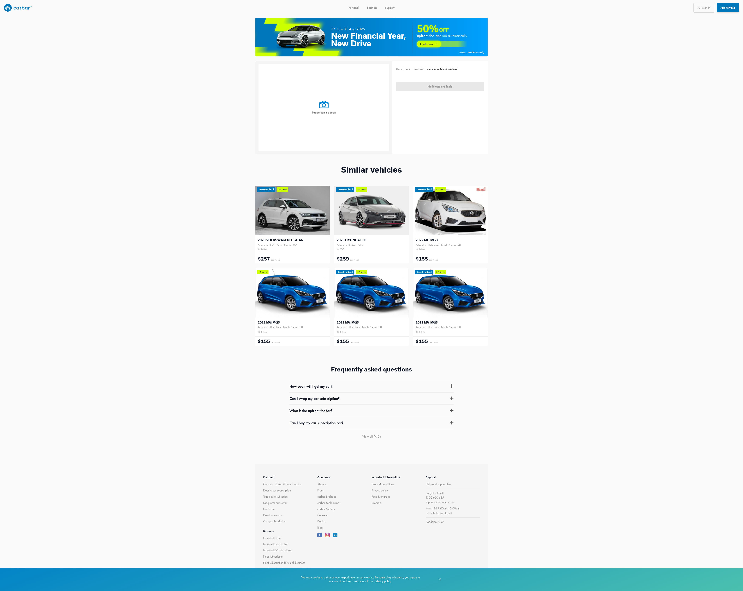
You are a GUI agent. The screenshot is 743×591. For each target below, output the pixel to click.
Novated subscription (275, 544)
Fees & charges (381, 496)
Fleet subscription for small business (284, 563)
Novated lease (272, 538)
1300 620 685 (435, 497)
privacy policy (383, 581)
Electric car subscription (277, 490)
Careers (322, 515)
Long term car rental (275, 503)
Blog (320, 527)
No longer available (440, 86)
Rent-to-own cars (273, 515)
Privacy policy (380, 490)
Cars (408, 68)
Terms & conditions (383, 484)
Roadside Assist (435, 522)
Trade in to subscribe (275, 496)
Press (320, 490)
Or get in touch (435, 493)
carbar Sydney (326, 509)
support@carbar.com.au (440, 502)
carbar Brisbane (326, 496)
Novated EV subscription (277, 550)
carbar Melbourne (328, 503)
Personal (353, 7)
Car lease (269, 509)
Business (372, 7)
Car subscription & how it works (282, 484)
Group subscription (274, 521)
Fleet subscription (273, 556)
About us (322, 484)
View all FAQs (371, 436)
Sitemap (376, 503)
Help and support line (438, 484)
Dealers (322, 521)
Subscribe (418, 68)
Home (399, 68)
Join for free (728, 7)
